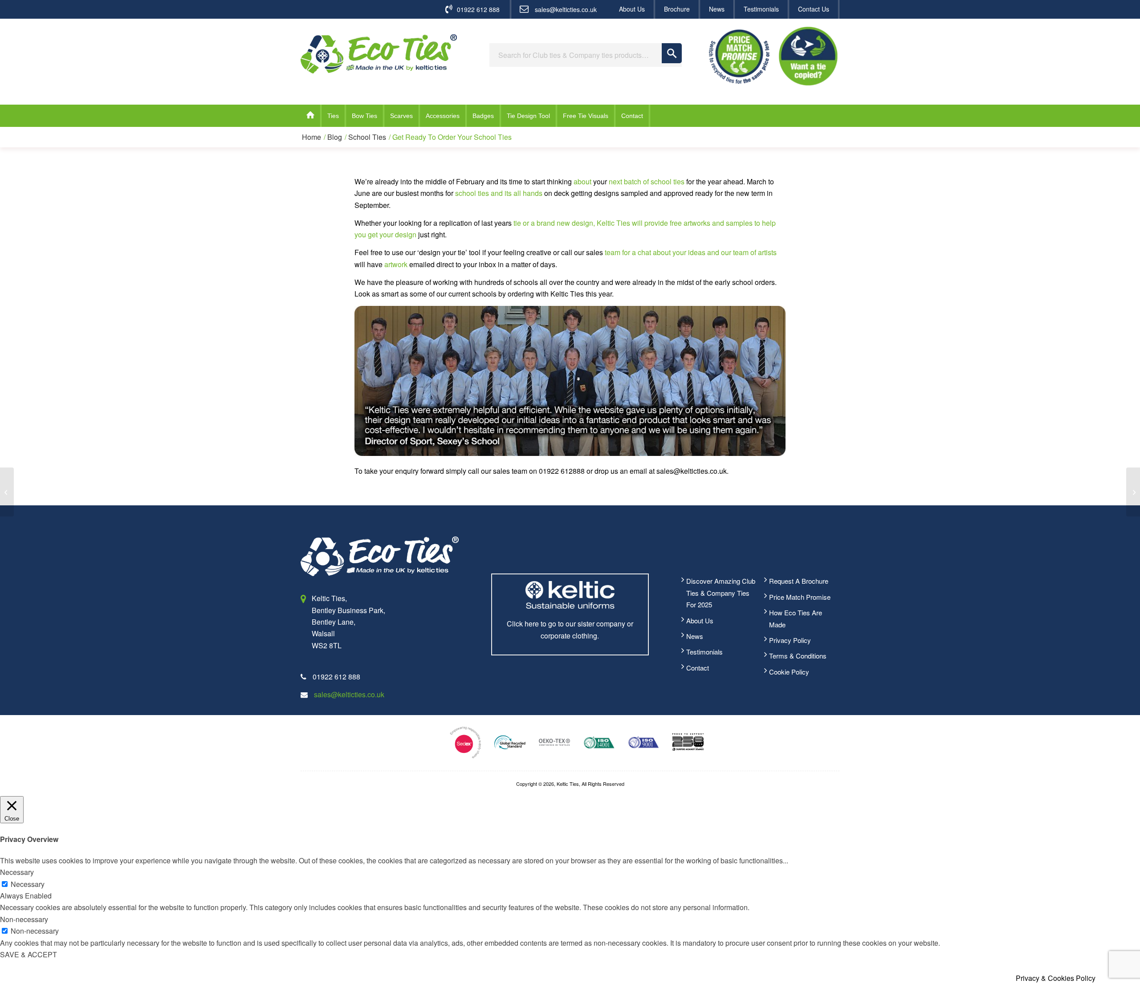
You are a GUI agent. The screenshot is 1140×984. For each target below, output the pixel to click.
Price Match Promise (800, 597)
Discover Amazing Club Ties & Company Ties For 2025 (720, 592)
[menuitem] (632, 9)
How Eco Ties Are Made (795, 618)
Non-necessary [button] (24, 919)
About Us (632, 8)
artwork (395, 264)
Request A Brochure (798, 581)
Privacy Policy (790, 640)
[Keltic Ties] (379, 53)
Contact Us (813, 8)
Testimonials (761, 8)
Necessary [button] (17, 872)
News (717, 8)
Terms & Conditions (797, 655)
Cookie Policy (789, 671)
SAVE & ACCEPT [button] (28, 954)
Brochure (677, 8)
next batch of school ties (646, 181)
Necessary (28, 884)
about (582, 181)
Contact (697, 667)
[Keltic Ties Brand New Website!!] (7, 492)
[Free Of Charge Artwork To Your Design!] (1133, 492)
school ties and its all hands (498, 193)
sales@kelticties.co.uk (566, 9)
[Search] (672, 53)
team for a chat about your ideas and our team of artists (691, 252)
